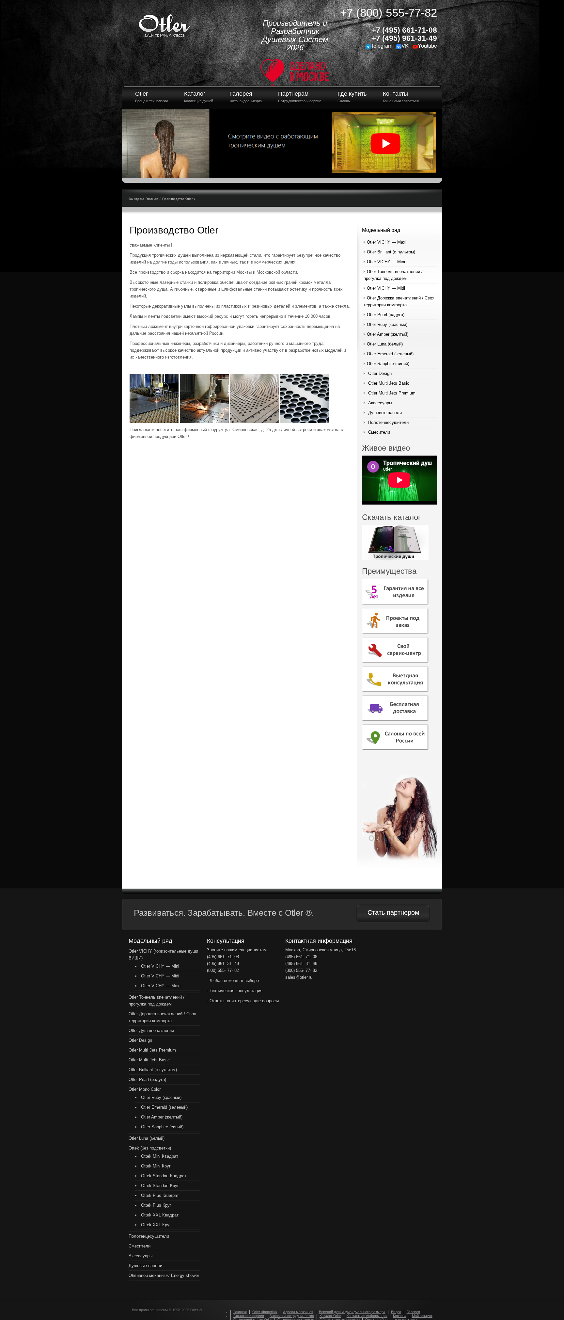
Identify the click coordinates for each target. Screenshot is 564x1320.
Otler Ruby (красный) (387, 324)
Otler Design (380, 373)
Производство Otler (177, 199)
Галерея (413, 1312)
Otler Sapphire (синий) (388, 363)
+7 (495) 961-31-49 (404, 38)
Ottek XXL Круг (156, 1224)
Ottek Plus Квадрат (160, 1195)
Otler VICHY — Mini (386, 261)
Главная (152, 199)
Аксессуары (380, 402)
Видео (396, 1312)
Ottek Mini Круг (156, 1166)
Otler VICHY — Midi (386, 288)
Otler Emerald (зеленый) (390, 353)
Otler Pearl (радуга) (385, 314)
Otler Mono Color (145, 1089)
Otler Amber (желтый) (387, 334)
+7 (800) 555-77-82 (388, 12)
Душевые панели (385, 412)
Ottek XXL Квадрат (160, 1215)
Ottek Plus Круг (156, 1205)
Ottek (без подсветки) (150, 1148)
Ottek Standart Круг (160, 1185)
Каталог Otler (330, 1316)
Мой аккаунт (422, 1316)
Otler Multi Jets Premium (391, 393)
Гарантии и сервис (248, 1316)
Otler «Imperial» (264, 1312)
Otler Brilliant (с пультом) (391, 252)
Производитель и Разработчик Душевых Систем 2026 (295, 35)
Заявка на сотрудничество (292, 1316)
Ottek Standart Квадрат (163, 1175)
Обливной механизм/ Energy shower (164, 1275)
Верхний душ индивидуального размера (352, 1312)
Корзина (399, 1316)
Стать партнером (393, 912)
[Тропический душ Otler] (164, 25)
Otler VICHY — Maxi (386, 242)
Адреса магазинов (298, 1312)
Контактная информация (367, 1316)
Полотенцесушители (388, 422)
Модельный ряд (381, 230)
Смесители (379, 432)
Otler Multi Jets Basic (388, 383)
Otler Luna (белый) (385, 344)
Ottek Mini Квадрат (159, 1156)
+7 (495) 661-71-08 (404, 30)
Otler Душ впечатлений (151, 1030)
